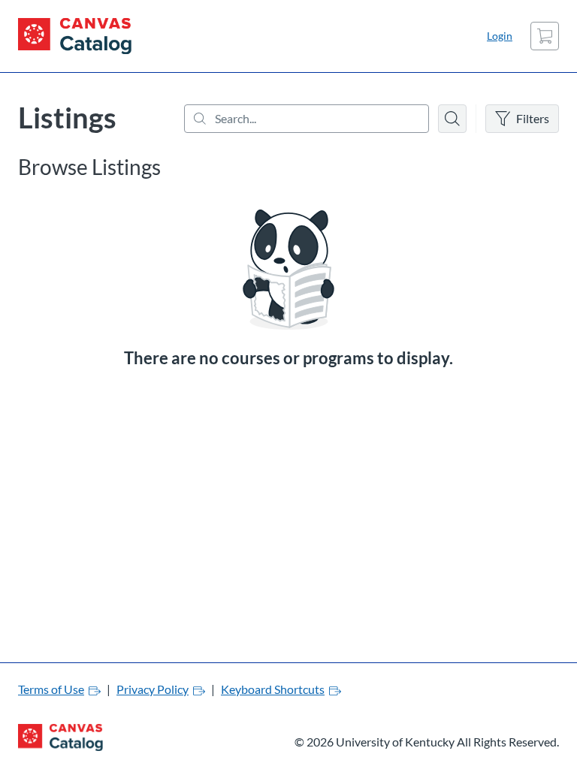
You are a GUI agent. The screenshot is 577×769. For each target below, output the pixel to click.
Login (499, 35)
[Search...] (306, 118)
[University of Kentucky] (74, 36)
